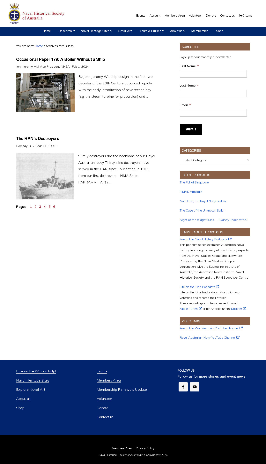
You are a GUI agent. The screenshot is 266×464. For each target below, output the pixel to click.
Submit (191, 129)
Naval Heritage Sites (32, 380)
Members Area (109, 380)
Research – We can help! (36, 371)
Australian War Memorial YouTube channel (209, 328)
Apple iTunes (189, 309)
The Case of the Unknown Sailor (202, 210)
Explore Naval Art (30, 389)
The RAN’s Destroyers (37, 138)
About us (23, 398)
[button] (256, 13)
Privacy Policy (145, 448)
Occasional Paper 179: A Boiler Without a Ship (60, 59)
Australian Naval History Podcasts (203, 239)
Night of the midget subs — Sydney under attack (214, 220)
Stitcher (236, 309)
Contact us (105, 417)
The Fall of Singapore (194, 182)
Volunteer (104, 398)
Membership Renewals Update (122, 389)
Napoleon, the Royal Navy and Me (203, 201)
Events (102, 371)
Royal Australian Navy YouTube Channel (207, 337)
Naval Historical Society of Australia (37, 14)
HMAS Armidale (191, 192)
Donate (102, 408)
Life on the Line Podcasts (197, 287)
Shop (20, 408)
